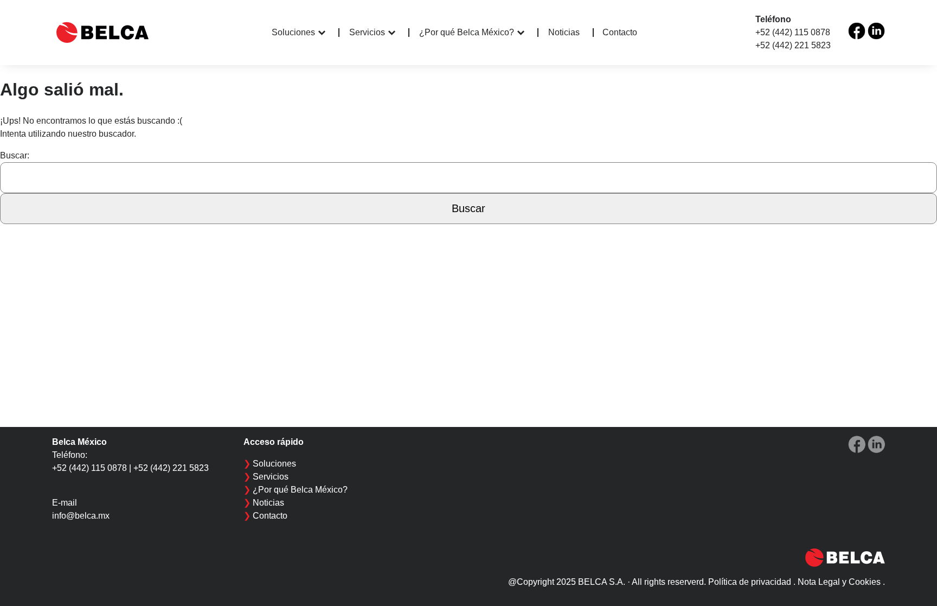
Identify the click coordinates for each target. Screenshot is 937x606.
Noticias (564, 32)
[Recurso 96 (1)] (856, 31)
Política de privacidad (749, 581)
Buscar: (14, 155)
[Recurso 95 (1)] (876, 31)
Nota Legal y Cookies (839, 581)
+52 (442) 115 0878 (792, 32)
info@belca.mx (81, 515)
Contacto (619, 32)
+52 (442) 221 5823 (793, 45)
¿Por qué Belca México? (466, 32)
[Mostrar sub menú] (328, 32)
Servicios (367, 32)
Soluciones (293, 32)
